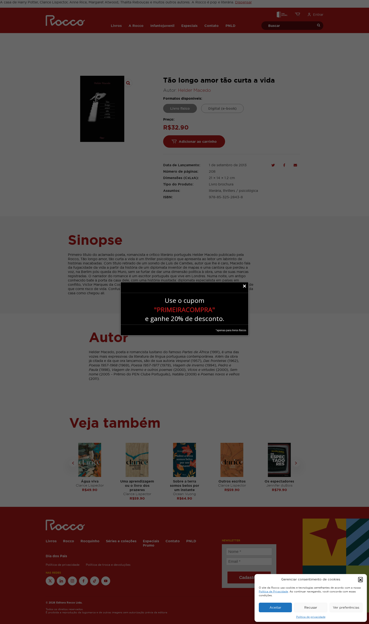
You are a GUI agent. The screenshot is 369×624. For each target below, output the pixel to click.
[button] (360, 579)
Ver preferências (346, 607)
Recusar (310, 607)
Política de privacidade (310, 616)
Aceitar (275, 607)
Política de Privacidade (273, 591)
